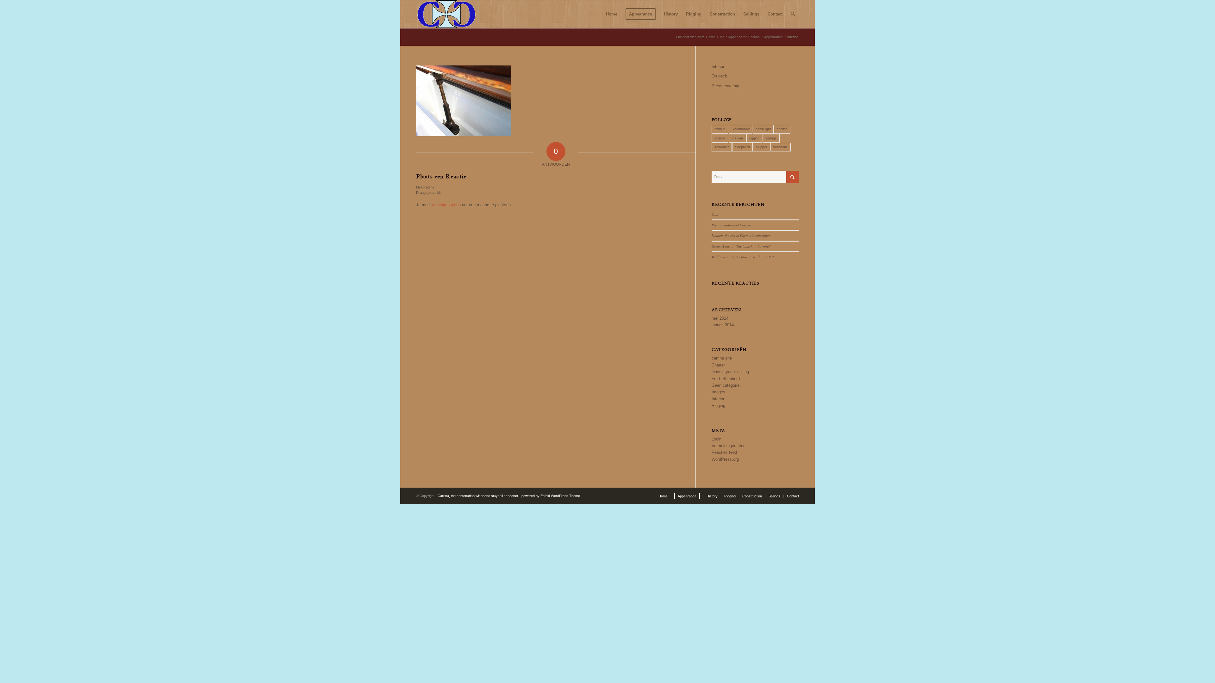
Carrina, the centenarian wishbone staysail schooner (478, 496)
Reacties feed (724, 452)
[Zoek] (793, 14)
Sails (715, 214)
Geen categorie (725, 385)
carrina (782, 129)
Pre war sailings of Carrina (731, 225)
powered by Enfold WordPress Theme (550, 496)
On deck (719, 76)
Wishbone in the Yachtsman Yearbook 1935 (743, 257)
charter (720, 138)
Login (716, 439)
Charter (718, 365)
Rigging (718, 405)
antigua (720, 129)
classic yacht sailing (730, 371)
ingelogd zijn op (446, 204)
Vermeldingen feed (728, 445)
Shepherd (742, 147)
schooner (721, 147)
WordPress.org (725, 459)
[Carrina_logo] (446, 14)
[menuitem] (611, 14)
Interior (718, 66)
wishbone (780, 147)
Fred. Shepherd (726, 378)
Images (718, 392)
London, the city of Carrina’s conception (741, 235)
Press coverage (726, 85)
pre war (737, 138)
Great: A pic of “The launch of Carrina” (741, 246)
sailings (771, 138)
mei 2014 (720, 318)
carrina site (722, 358)
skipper (761, 147)
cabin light (763, 129)
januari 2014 (723, 325)
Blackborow (741, 129)
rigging (754, 138)
